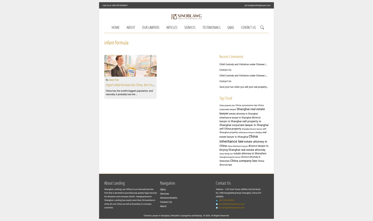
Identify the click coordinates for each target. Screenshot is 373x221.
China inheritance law (238, 139)
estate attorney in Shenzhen (250, 153)
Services (190, 28)
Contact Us (248, 28)
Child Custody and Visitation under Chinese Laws (244, 64)
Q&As (230, 28)
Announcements (168, 197)
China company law (243, 161)
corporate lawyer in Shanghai (250, 125)
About (131, 28)
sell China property (230, 128)
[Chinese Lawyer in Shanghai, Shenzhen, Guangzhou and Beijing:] (186, 16)
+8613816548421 (120, 5)
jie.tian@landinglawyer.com (257, 5)
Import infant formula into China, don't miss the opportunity (140, 85)
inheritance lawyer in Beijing (250, 132)
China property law (227, 105)
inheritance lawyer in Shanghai (235, 117)
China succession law (246, 105)
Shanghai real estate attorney (246, 149)
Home (116, 28)
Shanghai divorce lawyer (252, 129)
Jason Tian (114, 79)
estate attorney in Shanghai (243, 113)
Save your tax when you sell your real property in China (244, 86)
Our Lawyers (150, 28)
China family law (226, 153)
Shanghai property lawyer (230, 157)
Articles (171, 28)
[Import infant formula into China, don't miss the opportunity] (130, 66)
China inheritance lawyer (237, 146)
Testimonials (211, 28)
